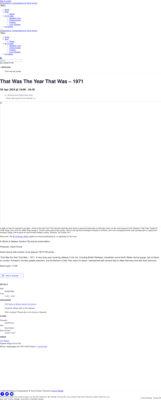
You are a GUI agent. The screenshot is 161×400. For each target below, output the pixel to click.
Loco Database (15, 24)
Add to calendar (12, 275)
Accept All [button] (157, 398)
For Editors (9, 27)
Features (12, 22)
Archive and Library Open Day (19, 95)
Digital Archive (15, 20)
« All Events (5, 67)
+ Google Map (42, 346)
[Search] (1, 58)
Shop (7, 12)
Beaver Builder (58, 391)
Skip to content (5, 1)
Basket (11, 14)
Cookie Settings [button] (146, 398)
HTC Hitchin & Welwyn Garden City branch (20, 304)
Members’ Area (15, 18)
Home (7, 10)
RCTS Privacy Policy (21, 236)
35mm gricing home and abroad (20, 98)
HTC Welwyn (5, 340)
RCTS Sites (9, 16)
